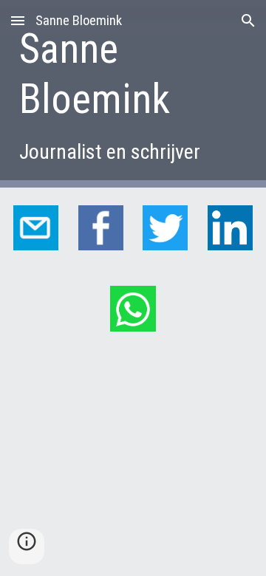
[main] (133, 94)
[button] (17, 20)
